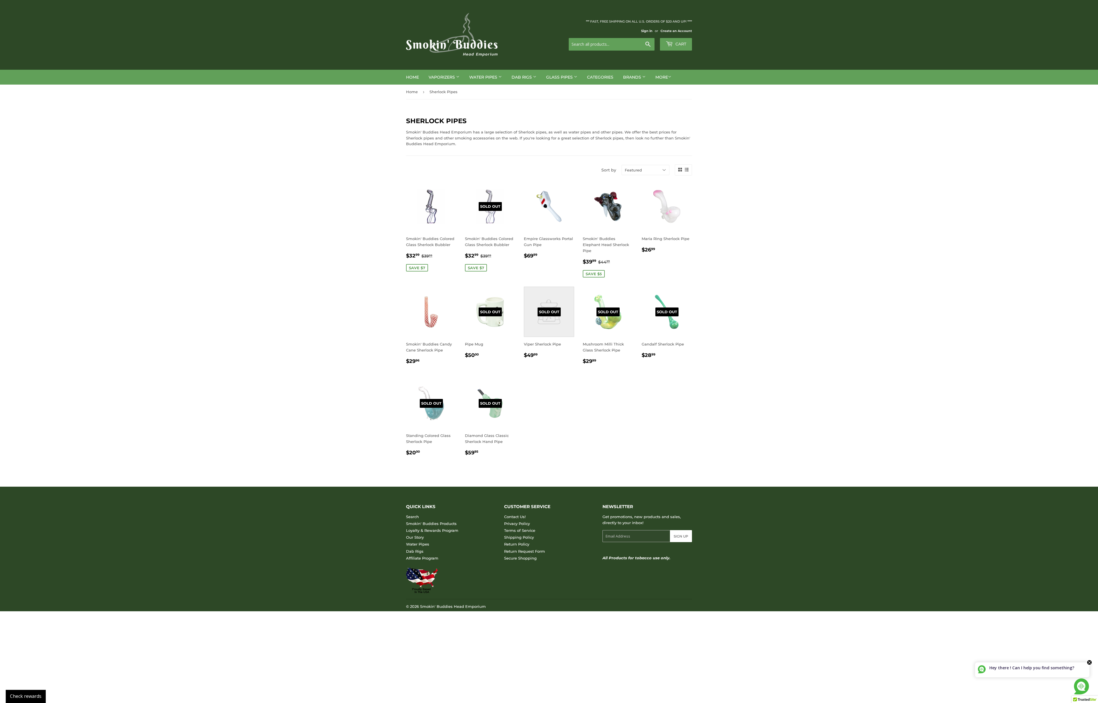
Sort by (608, 170)
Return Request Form (524, 551)
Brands (632, 77)
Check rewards (25, 696)
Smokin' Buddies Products (431, 523)
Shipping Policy (519, 537)
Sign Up (681, 536)
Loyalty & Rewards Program (432, 530)
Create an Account (676, 31)
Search (412, 516)
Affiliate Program (422, 558)
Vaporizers (442, 77)
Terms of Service (519, 530)
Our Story (415, 537)
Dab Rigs (522, 77)
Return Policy (516, 544)
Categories (600, 77)
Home (412, 77)
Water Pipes (483, 77)
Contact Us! (515, 516)
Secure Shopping (520, 558)
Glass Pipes (560, 77)
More (661, 77)
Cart (680, 44)
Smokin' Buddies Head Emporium (453, 606)
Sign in (647, 31)
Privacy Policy (517, 523)
